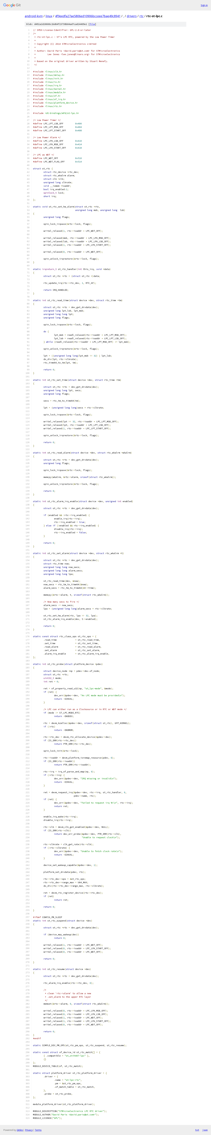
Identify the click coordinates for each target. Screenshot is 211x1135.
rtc (141, 16)
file (92, 24)
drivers (132, 16)
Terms (38, 1130)
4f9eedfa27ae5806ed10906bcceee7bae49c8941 (88, 16)
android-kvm (34, 16)
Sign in (204, 5)
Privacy (29, 1130)
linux (48, 16)
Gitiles (20, 1130)
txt (197, 1129)
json (205, 1129)
